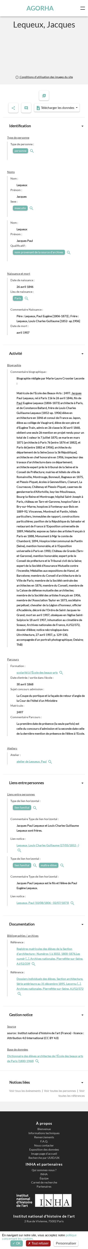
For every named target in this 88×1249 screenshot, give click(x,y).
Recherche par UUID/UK (44, 1158)
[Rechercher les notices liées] (61, 672)
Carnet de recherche (44, 1182)
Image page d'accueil (44, 1154)
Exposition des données (44, 1150)
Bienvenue (44, 1129)
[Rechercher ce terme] (32, 150)
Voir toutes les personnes (60, 1090)
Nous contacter (44, 1145)
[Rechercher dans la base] (37, 1061)
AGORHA (40, 8)
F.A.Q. (44, 1141)
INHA (44, 1174)
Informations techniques (44, 1133)
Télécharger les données (57, 107)
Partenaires (44, 1187)
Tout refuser (40, 1243)
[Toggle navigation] (83, 8)
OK (18, 1243)
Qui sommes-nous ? (44, 1170)
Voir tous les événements (25, 1090)
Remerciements (44, 1137)
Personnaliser (66, 1243)
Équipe (44, 1178)
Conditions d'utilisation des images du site (46, 77)
